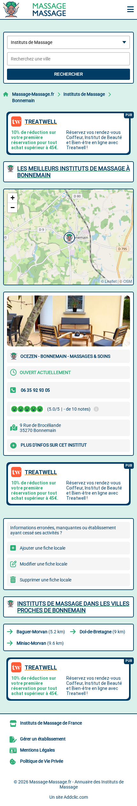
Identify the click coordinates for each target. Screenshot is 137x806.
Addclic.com (76, 797)
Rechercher (68, 74)
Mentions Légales (37, 750)
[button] (68, 237)
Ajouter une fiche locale (42, 548)
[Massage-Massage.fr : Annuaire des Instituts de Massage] (43, 9)
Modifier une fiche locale (43, 563)
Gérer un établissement (43, 738)
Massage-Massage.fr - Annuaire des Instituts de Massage (76, 784)
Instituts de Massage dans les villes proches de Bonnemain (73, 607)
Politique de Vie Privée (41, 761)
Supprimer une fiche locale (45, 579)
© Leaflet (109, 281)
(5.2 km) (41, 631)
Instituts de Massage (84, 94)
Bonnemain (23, 100)
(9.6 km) (40, 643)
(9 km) (102, 631)
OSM (127, 281)
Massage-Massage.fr (33, 94)
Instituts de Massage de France (51, 723)
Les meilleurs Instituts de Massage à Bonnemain (73, 171)
